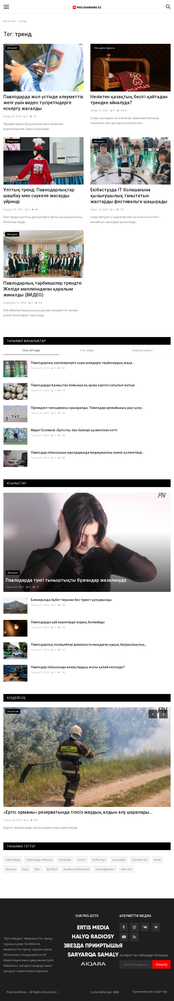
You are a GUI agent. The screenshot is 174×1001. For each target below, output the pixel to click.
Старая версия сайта (74, 992)
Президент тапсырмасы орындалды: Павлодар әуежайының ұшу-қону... (87, 408)
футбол (52, 869)
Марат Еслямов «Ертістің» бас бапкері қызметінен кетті (74, 430)
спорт (81, 860)
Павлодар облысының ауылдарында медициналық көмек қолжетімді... (88, 452)
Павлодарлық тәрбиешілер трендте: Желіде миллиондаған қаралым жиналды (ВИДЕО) (42, 289)
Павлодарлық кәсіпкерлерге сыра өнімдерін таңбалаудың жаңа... (83, 363)
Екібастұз (99, 860)
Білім (157, 860)
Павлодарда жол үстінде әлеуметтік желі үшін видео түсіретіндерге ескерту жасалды (43, 102)
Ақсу (25, 869)
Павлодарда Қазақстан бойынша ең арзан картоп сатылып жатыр (83, 385)
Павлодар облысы (39, 860)
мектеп (126, 869)
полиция (65, 860)
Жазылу (161, 964)
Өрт (37, 869)
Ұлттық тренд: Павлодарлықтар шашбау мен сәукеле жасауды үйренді (38, 195)
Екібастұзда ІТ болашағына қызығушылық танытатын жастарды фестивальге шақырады (128, 195)
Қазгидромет (105, 869)
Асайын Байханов (76, 869)
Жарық (11, 869)
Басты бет (9, 21)
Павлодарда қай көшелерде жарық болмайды (68, 622)
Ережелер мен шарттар (150, 991)
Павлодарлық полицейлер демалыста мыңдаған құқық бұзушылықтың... (89, 644)
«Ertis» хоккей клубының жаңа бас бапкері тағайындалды (66, 812)
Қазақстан (139, 860)
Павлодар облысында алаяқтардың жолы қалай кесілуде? (78, 667)
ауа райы (119, 860)
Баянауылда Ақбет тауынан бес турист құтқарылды (71, 600)
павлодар (13, 860)
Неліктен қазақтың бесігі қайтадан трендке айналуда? (128, 99)
